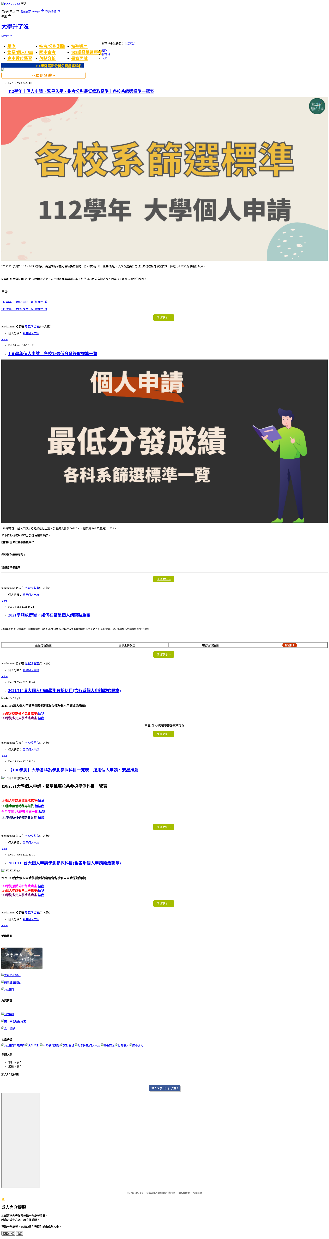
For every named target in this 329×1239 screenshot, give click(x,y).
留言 (36, 326)
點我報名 (290, 645)
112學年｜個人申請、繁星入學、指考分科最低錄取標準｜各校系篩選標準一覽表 (81, 91)
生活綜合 (130, 43)
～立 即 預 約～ (43, 75)
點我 (41, 713)
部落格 (106, 54)
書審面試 (79, 58)
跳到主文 (6, 36)
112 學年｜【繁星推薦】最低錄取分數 (24, 309)
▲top (4, 339)
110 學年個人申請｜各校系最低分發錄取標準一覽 (52, 353)
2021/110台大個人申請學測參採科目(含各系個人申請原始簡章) (64, 863)
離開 (19, 1233)
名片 (104, 58)
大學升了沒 (15, 26)
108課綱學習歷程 (86, 52)
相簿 (104, 50)
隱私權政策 (184, 1193)
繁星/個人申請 (20, 52)
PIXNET (139, 1193)
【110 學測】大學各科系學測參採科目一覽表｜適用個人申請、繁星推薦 (73, 770)
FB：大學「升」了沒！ (164, 1088)
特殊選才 (79, 46)
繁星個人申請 (31, 333)
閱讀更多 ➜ (164, 317)
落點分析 (47, 58)
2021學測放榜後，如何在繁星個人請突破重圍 (49, 615)
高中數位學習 (19, 58)
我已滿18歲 (8, 1233)
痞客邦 (29, 326)
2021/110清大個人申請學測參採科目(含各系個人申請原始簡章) (64, 690)
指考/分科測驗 (52, 46)
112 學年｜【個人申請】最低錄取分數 (24, 302)
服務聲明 (197, 1193)
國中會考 (47, 52)
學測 (11, 46)
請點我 (39, 806)
